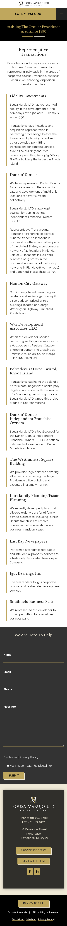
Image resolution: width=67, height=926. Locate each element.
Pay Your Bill (33, 903)
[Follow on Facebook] (30, 871)
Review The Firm (33, 861)
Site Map (31, 919)
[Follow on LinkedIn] (37, 871)
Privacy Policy (29, 757)
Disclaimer (10, 757)
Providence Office (33, 850)
